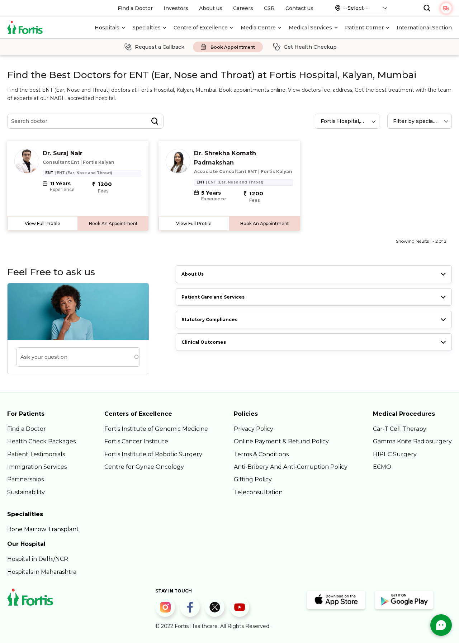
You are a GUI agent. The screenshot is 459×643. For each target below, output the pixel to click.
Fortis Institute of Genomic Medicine (156, 428)
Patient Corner (364, 27)
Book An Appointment (113, 223)
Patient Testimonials (36, 454)
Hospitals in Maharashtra (41, 571)
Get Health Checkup (310, 47)
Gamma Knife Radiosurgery (412, 441)
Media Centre (258, 27)
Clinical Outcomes (203, 342)
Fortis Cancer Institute (136, 441)
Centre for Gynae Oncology (144, 466)
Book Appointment (232, 47)
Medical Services (310, 27)
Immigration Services (37, 466)
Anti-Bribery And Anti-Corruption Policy (290, 466)
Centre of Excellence (201, 27)
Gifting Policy (253, 479)
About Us (192, 274)
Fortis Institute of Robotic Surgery (153, 454)
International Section (424, 27)
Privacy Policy (253, 428)
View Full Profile (42, 223)
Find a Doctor (135, 8)
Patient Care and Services (213, 297)
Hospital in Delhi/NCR (37, 559)
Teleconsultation (258, 492)
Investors (176, 8)
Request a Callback (159, 47)
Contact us (299, 8)
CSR (269, 8)
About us (210, 8)
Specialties (146, 27)
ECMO (382, 466)
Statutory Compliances (209, 319)
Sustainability (26, 492)
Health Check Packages (41, 441)
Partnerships (25, 479)
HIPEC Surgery (395, 454)
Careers (243, 8)
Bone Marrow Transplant (43, 529)
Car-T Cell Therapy (399, 428)
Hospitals (107, 27)
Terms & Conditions (261, 454)
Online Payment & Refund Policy (281, 441)
